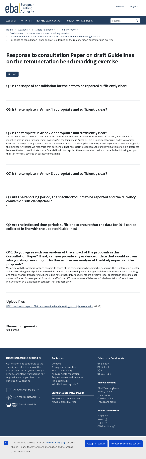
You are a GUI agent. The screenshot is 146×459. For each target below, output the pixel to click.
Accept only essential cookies (126, 443)
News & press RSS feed (64, 401)
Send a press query (62, 370)
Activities (26, 20)
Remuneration (68, 29)
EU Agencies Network (24, 396)
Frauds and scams (107, 401)
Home (9, 29)
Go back (12, 74)
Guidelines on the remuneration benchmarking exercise (39, 33)
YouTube (106, 373)
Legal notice (104, 395)
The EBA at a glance (108, 388)
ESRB (100, 423)
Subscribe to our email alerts (67, 398)
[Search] (137, 20)
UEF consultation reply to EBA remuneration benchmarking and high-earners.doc (49, 306)
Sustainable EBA (27, 404)
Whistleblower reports (64, 384)
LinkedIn (105, 367)
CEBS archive (104, 426)
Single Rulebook (44, 29)
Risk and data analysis (49, 20)
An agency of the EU (24, 389)
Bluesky (105, 363)
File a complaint (60, 380)
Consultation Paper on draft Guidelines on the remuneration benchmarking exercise (55, 36)
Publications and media (79, 20)
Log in (133, 6)
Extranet (120, 6)
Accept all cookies (96, 443)
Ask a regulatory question (66, 373)
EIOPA (101, 416)
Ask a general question (64, 367)
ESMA (101, 419)
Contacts (56, 363)
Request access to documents (67, 377)
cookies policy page (56, 442)
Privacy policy (105, 391)
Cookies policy (105, 398)
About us (11, 20)
